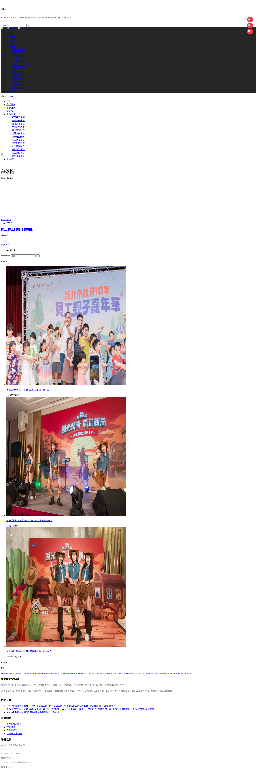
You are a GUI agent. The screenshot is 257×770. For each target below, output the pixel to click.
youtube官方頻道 (14, 733)
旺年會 (189, 673)
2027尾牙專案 (16, 673)
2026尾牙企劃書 (6, 673)
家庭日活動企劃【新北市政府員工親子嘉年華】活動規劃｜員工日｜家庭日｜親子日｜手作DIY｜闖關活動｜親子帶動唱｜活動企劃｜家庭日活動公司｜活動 (80, 709)
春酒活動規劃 (182, 673)
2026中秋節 (137, 673)
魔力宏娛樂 (11, 730)
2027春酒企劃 (36, 673)
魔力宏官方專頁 (13, 724)
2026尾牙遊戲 (128, 673)
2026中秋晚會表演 (147, 673)
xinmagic (5, 235)
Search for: (5, 256)
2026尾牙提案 (26, 673)
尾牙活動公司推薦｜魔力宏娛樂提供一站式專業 (28, 651)
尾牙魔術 (120, 673)
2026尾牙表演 (89, 673)
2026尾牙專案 (45, 673)
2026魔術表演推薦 (111, 673)
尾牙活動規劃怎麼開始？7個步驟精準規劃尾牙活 (29, 520)
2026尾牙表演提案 (69, 673)
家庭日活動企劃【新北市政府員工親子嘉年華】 (28, 390)
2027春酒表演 (80, 673)
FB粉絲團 (11, 727)
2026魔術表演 (99, 673)
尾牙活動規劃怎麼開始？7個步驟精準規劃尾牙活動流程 (32, 712)
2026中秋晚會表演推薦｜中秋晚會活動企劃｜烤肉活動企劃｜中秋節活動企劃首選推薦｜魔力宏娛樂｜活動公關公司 (61, 706)
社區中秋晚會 (158, 673)
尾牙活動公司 (167, 673)
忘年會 (175, 673)
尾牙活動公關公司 (57, 673)
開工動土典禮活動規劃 (17, 229)
